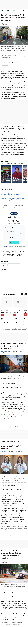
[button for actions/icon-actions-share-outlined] (24, 56)
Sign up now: (4, 23)
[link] (9, 10)
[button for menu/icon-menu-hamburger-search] (25, 11)
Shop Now (6, 323)
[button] (22, 10)
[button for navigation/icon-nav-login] (22, 10)
